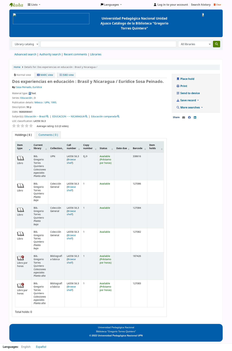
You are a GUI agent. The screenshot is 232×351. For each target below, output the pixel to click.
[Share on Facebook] (189, 117)
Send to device (190, 93)
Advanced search (25, 54)
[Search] (216, 44)
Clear (218, 4)
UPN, (47, 102)
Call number (71, 146)
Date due (121, 148)
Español (41, 347)
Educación (26, 98)
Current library (38, 146)
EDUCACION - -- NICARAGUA (68, 116)
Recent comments (75, 54)
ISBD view (68, 75)
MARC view (46, 75)
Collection (56, 148)
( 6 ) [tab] (23, 135)
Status (103, 148)
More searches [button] (190, 108)
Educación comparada (104, 116)
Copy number (88, 146)
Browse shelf (71, 161)
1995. (54, 102)
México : (39, 102)
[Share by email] (183, 117)
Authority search (50, 54)
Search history (201, 5)
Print (183, 86)
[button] (34, 4)
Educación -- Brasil (35, 116)
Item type (20, 146)
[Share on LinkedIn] (195, 117)
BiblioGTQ (18, 4)
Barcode (137, 148)
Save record (188, 100)
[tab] (48, 135)
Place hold (187, 79)
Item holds (152, 146)
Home (17, 67)
